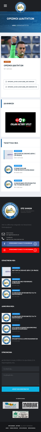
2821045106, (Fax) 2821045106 (15, 239)
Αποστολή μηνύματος (20, 389)
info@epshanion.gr (12, 234)
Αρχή (13, 25)
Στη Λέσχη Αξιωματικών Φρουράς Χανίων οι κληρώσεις (24, 328)
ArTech (18, 425)
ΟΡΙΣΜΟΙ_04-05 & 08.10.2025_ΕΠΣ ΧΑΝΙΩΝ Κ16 (22, 87)
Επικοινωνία (31, 428)
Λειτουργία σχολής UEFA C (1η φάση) (24, 154)
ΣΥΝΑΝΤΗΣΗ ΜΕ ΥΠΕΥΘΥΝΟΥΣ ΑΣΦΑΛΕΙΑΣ (24, 169)
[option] (20, 47)
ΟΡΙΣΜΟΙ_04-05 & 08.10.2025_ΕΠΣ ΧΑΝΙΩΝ (20, 81)
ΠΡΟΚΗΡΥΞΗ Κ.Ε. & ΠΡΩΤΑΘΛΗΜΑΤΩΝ (25, 339)
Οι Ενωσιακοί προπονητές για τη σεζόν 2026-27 (25, 184)
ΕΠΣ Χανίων (11, 425)
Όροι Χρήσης (23, 428)
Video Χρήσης (14, 428)
